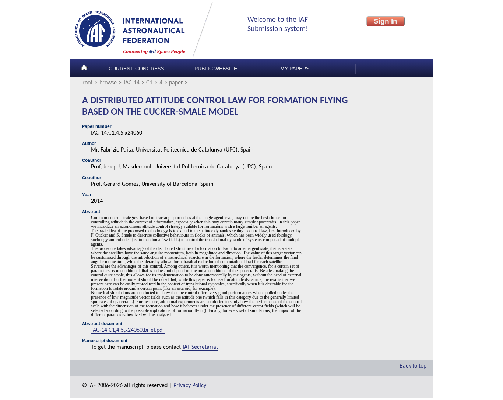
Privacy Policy (189, 386)
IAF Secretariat (200, 347)
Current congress (136, 69)
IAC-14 (132, 83)
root (87, 83)
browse (108, 83)
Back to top (413, 366)
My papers (294, 69)
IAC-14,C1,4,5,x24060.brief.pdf (127, 330)
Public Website (215, 69)
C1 (149, 83)
